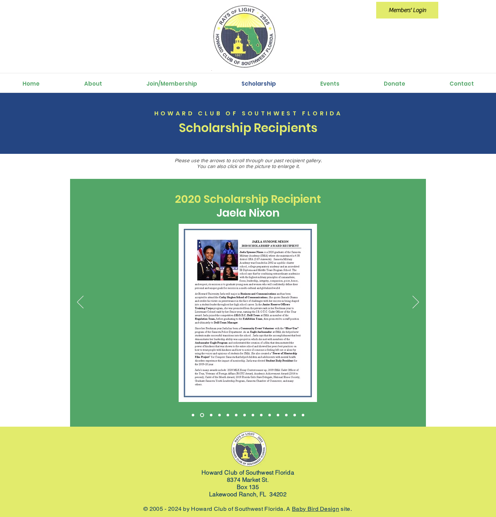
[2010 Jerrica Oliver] (286, 415)
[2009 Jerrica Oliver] (294, 415)
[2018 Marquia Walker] (228, 415)
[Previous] (80, 302)
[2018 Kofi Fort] (236, 415)
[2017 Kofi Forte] (253, 415)
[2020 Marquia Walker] (210, 415)
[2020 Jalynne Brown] (193, 415)
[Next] (415, 302)
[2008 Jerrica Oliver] (303, 415)
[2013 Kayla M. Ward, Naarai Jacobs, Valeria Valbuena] (278, 415)
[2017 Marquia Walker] (244, 415)
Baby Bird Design (315, 508)
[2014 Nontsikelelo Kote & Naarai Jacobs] (269, 415)
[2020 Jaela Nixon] (201, 415)
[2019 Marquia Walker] (219, 415)
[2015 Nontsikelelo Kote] (261, 415)
